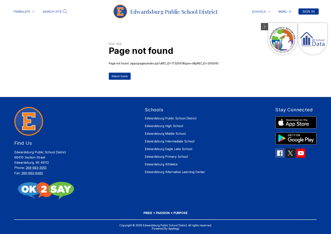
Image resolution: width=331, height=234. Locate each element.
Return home (120, 76)
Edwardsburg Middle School (165, 133)
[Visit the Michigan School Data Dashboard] (312, 39)
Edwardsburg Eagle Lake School (168, 149)
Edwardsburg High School (164, 126)
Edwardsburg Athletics (161, 164)
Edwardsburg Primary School (166, 156)
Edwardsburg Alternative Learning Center (175, 172)
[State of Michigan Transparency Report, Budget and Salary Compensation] (282, 39)
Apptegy (173, 228)
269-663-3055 (36, 168)
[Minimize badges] (264, 26)
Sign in (308, 11)
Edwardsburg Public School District (170, 118)
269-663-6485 (32, 173)
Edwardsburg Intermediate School (169, 141)
